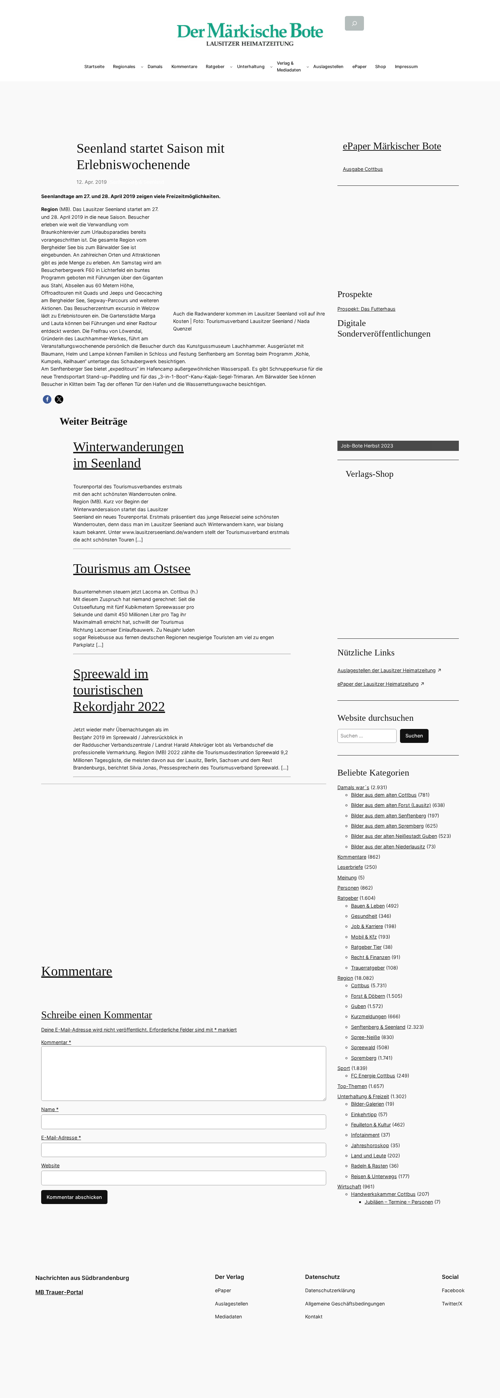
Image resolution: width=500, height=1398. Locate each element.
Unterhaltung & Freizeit (363, 1096)
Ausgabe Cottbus (363, 169)
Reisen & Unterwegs (374, 1176)
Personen (348, 888)
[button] (47, 399)
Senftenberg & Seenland (137, 182)
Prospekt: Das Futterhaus (366, 309)
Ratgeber (347, 898)
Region (345, 978)
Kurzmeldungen (368, 1016)
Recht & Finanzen (370, 957)
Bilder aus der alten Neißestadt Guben (394, 836)
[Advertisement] (187, 879)
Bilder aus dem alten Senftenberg (388, 815)
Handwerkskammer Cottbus (383, 1194)
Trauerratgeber (368, 968)
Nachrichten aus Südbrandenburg (82, 1277)
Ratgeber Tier (366, 947)
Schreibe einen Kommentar (96, 1014)
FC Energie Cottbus (373, 1075)
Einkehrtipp (364, 1114)
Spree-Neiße (365, 1037)
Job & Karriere (367, 926)
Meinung (347, 877)
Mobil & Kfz (364, 937)
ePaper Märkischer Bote (392, 146)
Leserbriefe (350, 867)
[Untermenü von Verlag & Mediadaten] (307, 66)
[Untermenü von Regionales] (142, 66)
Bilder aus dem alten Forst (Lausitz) (391, 805)
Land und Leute (368, 1155)
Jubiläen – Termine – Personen (399, 1202)
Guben (358, 1006)
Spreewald (363, 1047)
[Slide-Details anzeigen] (398, 395)
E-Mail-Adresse (61, 1137)
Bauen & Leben (368, 906)
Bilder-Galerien (367, 1104)
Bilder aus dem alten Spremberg (387, 826)
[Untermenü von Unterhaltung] (271, 66)
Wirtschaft (349, 1186)
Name (50, 1109)
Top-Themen (352, 1086)
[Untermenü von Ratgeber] (231, 66)
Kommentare (76, 971)
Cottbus (360, 985)
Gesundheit (364, 916)
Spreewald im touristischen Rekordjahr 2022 (119, 690)
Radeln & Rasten (369, 1166)
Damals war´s (353, 787)
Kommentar (56, 1042)
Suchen (414, 735)
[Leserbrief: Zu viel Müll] (183, 879)
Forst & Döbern (368, 996)
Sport (343, 1068)
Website (50, 1165)
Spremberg (364, 1058)
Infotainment (365, 1135)
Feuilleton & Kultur (371, 1124)
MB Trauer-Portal (59, 1292)
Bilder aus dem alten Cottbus (384, 795)
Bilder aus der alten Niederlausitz (388, 846)
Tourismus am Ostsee (131, 568)
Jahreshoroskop (370, 1145)
